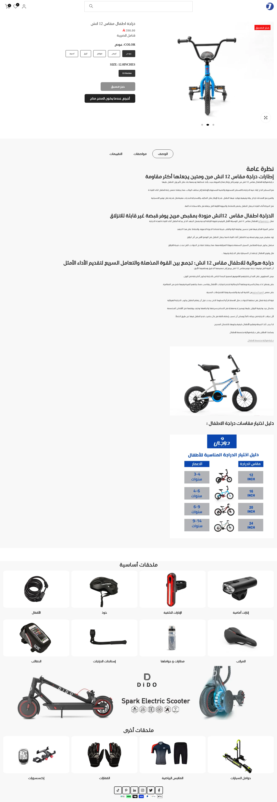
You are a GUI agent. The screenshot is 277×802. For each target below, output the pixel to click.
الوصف (163, 153)
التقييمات (116, 153)
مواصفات (140, 153)
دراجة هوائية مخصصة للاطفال (261, 340)
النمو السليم (258, 292)
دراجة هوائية (263, 221)
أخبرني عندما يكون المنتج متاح (110, 98)
